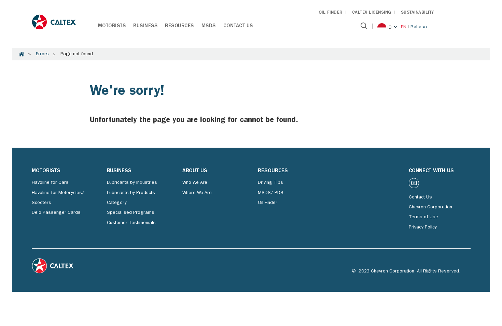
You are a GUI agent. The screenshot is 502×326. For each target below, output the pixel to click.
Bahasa (418, 27)
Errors (42, 54)
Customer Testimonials (131, 223)
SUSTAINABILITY (417, 13)
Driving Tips (270, 182)
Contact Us (238, 26)
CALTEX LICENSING (371, 13)
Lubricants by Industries (132, 182)
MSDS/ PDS (270, 193)
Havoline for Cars (50, 182)
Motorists (112, 26)
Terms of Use (423, 217)
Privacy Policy (423, 227)
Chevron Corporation (430, 207)
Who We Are (194, 182)
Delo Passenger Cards (56, 212)
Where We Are (197, 193)
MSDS (208, 26)
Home (21, 54)
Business (145, 26)
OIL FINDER (331, 13)
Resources (179, 26)
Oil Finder (267, 203)
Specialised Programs (130, 212)
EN (403, 27)
